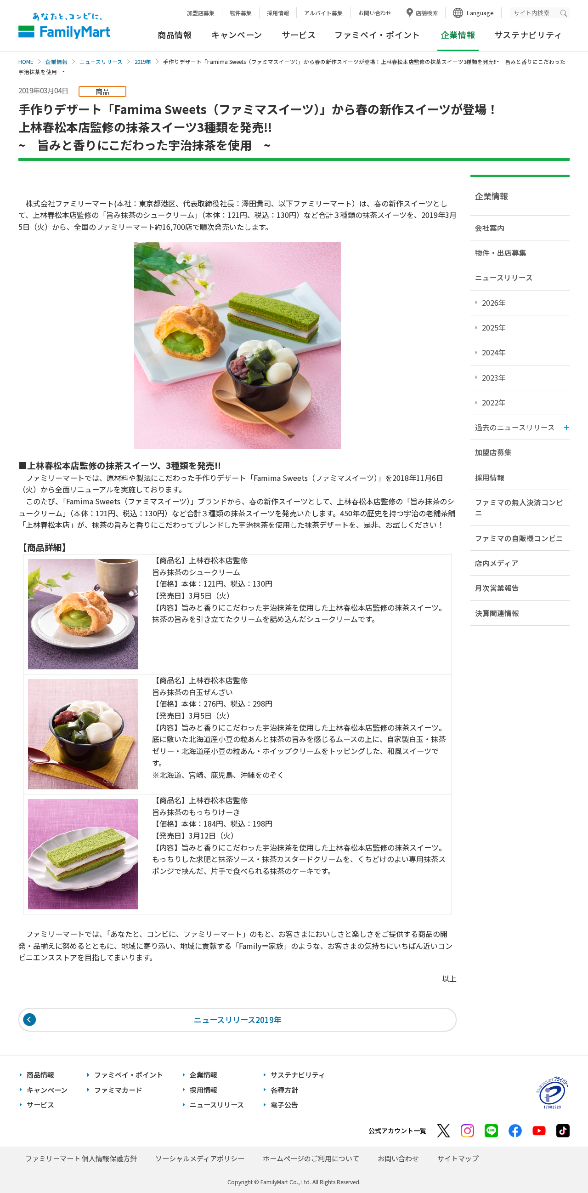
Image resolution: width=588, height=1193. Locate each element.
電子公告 (284, 1104)
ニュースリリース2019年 (238, 1019)
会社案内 (489, 228)
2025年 (494, 327)
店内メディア (497, 563)
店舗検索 (427, 13)
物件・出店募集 (500, 252)
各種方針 (284, 1090)
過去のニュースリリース (515, 427)
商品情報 (175, 34)
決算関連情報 (497, 613)
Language (480, 12)
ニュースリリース (101, 61)
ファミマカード (118, 1090)
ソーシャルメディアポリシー (199, 1158)
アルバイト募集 (323, 13)
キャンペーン (236, 34)
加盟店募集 (201, 13)
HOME (26, 61)
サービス (299, 34)
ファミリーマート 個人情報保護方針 (81, 1158)
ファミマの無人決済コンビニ (519, 507)
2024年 (494, 352)
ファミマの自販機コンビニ (519, 538)
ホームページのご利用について (311, 1158)
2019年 (143, 61)
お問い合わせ (374, 13)
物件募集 (241, 13)
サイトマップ (458, 1158)
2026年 (494, 302)
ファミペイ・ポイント (377, 34)
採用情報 (278, 13)
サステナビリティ (528, 34)
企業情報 (56, 61)
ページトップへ (558, 1163)
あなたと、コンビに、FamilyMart (64, 25)
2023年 (494, 377)
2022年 (494, 402)
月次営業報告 (497, 587)
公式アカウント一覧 (397, 1130)
